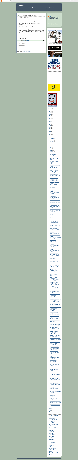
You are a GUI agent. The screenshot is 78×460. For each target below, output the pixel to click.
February (51, 151)
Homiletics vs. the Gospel (54, 265)
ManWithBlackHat (52, 431)
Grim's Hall (51, 425)
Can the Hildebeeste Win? (54, 301)
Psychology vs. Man (53, 361)
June (51, 145)
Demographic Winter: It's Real (55, 225)
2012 (50, 130)
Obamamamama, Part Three (55, 202)
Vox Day (50, 451)
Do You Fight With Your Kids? (55, 324)
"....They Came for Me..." (54, 284)
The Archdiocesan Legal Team (55, 338)
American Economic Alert (53, 415)
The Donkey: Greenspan (54, 170)
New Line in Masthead (53, 290)
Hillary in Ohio (52, 187)
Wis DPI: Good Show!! (54, 318)
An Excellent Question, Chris (55, 325)
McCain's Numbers (53, 240)
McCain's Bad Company (54, 228)
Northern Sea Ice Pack (54, 388)
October (51, 140)
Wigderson (50, 454)
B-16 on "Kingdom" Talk (54, 174)
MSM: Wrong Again (53, 275)
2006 (50, 410)
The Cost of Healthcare (54, 253)
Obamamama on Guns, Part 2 (55, 213)
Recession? (52, 263)
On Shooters (52, 286)
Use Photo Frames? (53, 274)
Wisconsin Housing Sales (54, 314)
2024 (50, 112)
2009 (50, 134)
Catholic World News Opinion (54, 419)
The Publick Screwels (53, 336)
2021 (50, 117)
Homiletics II (52, 217)
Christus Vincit (51, 422)
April (51, 148)
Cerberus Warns (52, 303)
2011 (50, 131)
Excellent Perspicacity (54, 351)
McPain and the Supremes (54, 233)
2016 (50, 124)
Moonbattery (51, 433)
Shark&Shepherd (52, 442)
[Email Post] (43, 40)
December (52, 137)
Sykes (50, 443)
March (51, 150)
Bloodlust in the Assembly (54, 158)
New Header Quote (53, 163)
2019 (50, 120)
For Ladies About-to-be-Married (55, 401)
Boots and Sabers (52, 416)
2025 (50, 111)
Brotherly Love (52, 395)
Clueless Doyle (52, 321)
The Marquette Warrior (53, 448)
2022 (50, 115)
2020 (50, 118)
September (52, 141)
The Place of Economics (54, 333)
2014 (50, 127)
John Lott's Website (52, 427)
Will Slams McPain (53, 159)
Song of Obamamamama (54, 226)
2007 (50, 408)
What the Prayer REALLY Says (54, 452)
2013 (50, 128)
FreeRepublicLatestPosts (53, 424)
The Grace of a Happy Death (55, 335)
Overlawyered (51, 439)
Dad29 (21, 5)
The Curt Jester (51, 446)
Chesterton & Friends (52, 421)
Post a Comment (21, 45)
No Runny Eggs (51, 436)
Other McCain (51, 437)
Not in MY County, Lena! (54, 180)
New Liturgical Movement (53, 434)
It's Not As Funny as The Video (55, 402)
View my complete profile (53, 24)
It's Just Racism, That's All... (55, 398)
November (52, 138)
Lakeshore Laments (52, 428)
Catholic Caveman (52, 418)
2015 (50, 125)
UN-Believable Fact (53, 360)
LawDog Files (51, 430)
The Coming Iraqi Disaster (54, 156)
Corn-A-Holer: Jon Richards (54, 399)
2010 (50, 133)
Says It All (51, 214)
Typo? (51, 188)
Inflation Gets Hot (53, 241)
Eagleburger (52, 232)
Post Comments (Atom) (26, 51)
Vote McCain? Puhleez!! (54, 327)
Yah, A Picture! (52, 396)
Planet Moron (51, 440)
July (51, 144)
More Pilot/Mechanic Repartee (55, 374)
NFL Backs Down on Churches (55, 209)
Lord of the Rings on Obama (55, 342)
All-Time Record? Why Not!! (55, 320)
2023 (50, 114)
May (51, 147)
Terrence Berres (51, 445)
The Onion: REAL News (53, 449)
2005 (50, 411)
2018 (50, 121)
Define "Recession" (53, 258)
